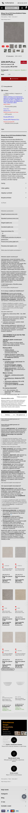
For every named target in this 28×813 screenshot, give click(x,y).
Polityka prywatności (22, 396)
